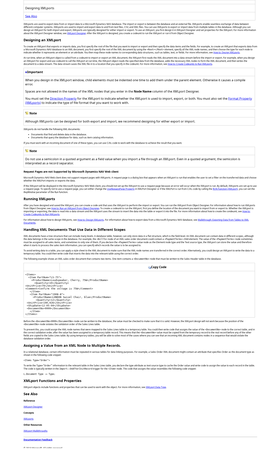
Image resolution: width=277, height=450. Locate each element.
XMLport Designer (76, 33)
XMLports (29, 418)
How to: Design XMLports (226, 52)
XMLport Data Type (156, 387)
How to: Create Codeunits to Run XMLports (190, 64)
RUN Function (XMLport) (225, 189)
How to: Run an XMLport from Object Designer (75, 208)
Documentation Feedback (38, 439)
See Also (31, 16)
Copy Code (158, 267)
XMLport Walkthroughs (35, 430)
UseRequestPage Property (121, 189)
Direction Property (63, 98)
